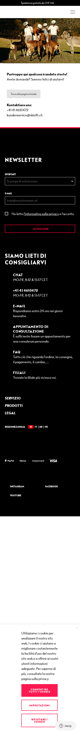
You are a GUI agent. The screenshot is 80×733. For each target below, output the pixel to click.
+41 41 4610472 (25, 290)
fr (46, 426)
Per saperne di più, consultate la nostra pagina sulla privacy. (38, 673)
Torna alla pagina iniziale (24, 93)
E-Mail (19, 306)
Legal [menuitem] (10, 413)
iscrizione (40, 228)
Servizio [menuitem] (13, 398)
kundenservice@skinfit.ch (25, 115)
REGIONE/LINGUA (15, 426)
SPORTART (10, 174)
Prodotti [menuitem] (14, 405)
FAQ (16, 352)
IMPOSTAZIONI (39, 705)
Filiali (19, 372)
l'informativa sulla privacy (41, 214)
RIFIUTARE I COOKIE (39, 720)
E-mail (8, 193)
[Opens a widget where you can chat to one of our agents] (65, 726)
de (41, 426)
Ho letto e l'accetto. (43, 214)
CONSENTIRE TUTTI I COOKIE (39, 690)
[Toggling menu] (72, 12)
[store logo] (15, 12)
